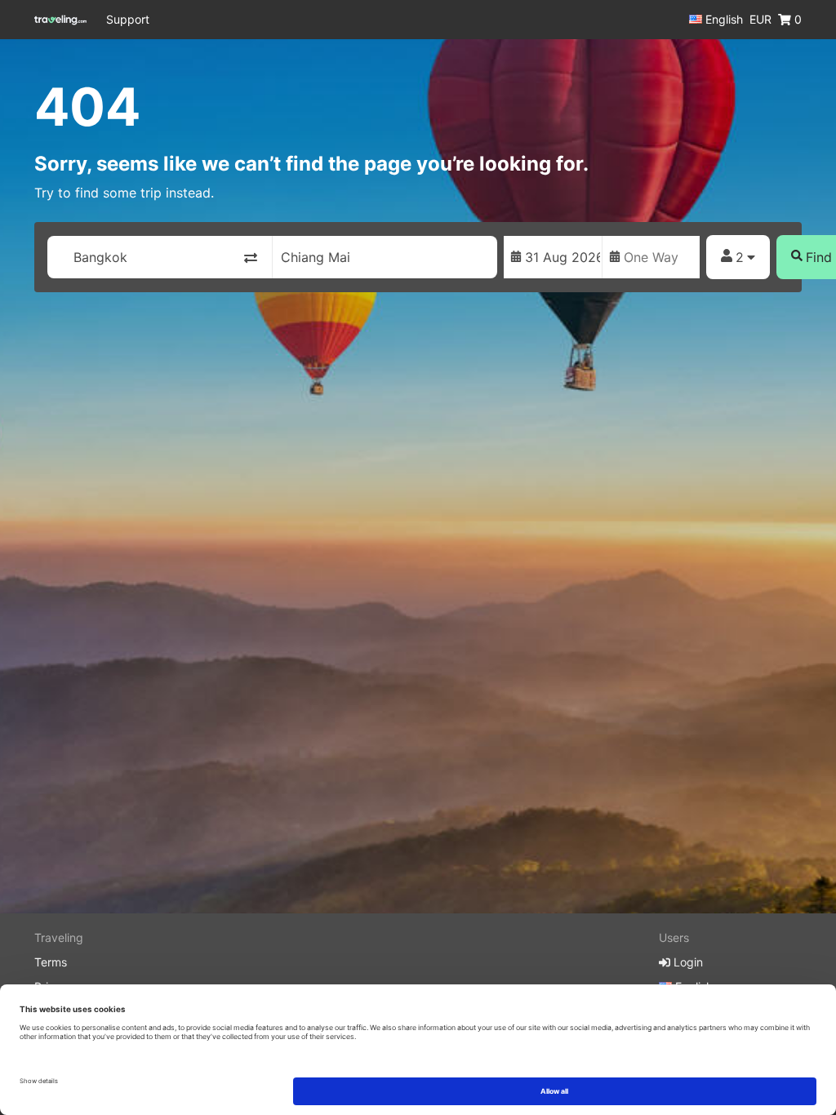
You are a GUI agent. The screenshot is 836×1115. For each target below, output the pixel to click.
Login (686, 962)
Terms (50, 962)
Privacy (54, 986)
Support (127, 19)
